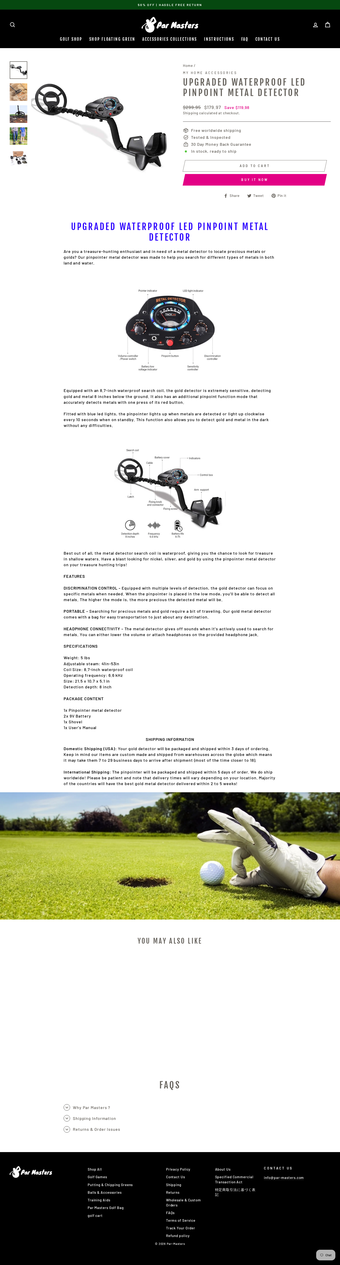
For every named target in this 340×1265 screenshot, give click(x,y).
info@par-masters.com (284, 1177)
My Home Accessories (210, 73)
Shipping (190, 113)
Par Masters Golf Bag (106, 1208)
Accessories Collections (169, 39)
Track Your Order (180, 1228)
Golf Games (97, 1177)
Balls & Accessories (105, 1192)
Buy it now (254, 180)
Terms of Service (180, 1220)
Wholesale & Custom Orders (183, 1202)
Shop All (95, 1169)
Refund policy (178, 1236)
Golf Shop (71, 39)
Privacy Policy (178, 1169)
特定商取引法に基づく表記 (235, 1192)
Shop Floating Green (112, 39)
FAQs (170, 1213)
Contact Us (267, 39)
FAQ (244, 39)
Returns (172, 1192)
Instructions (219, 39)
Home (188, 65)
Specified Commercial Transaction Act (234, 1179)
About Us (223, 1169)
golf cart (95, 1215)
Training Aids (99, 1200)
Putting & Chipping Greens (110, 1185)
